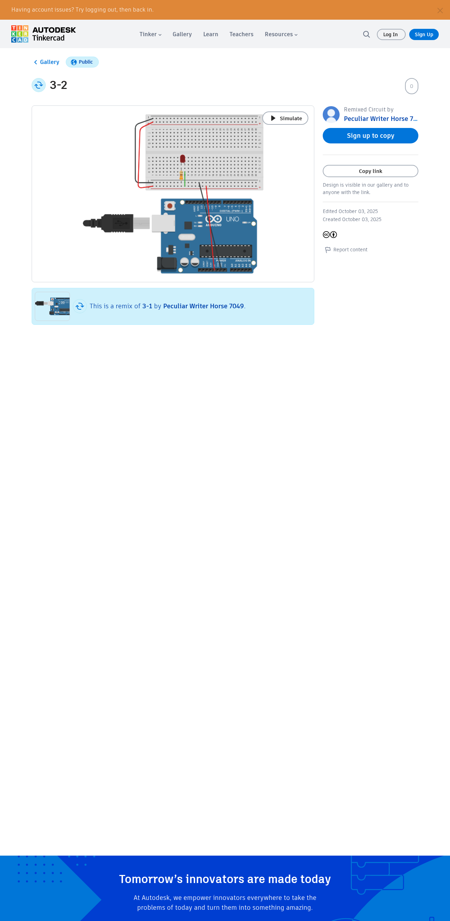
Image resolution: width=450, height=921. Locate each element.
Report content (350, 249)
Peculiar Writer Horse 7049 (203, 306)
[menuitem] (150, 34)
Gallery (49, 62)
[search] (366, 34)
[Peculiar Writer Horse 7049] (331, 114)
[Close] (440, 9)
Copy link (370, 171)
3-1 (147, 306)
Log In (391, 34)
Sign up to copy (370, 135)
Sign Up (424, 34)
